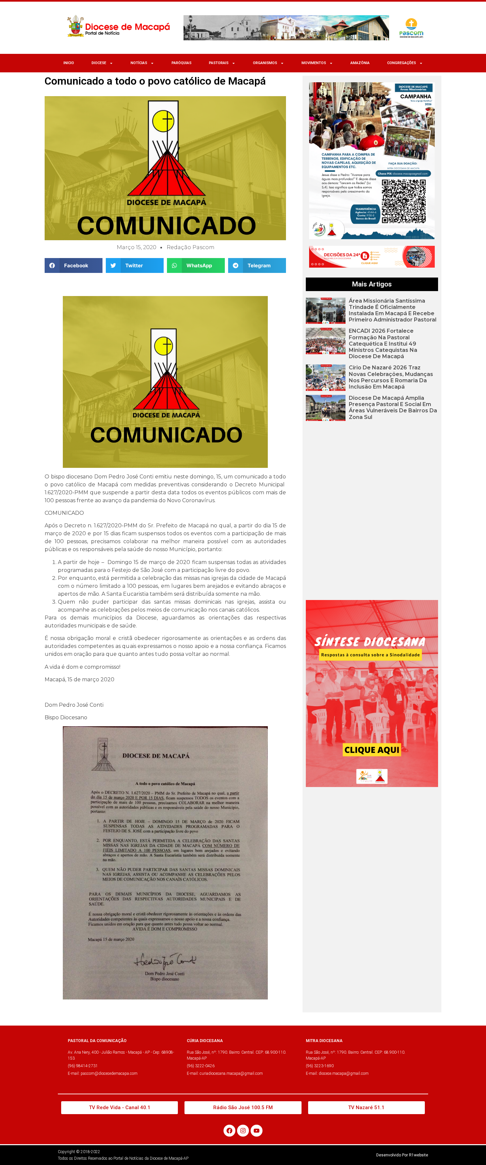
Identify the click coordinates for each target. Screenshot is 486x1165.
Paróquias (181, 63)
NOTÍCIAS (139, 63)
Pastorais (218, 63)
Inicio (68, 63)
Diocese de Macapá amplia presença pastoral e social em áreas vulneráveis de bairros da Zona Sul (393, 407)
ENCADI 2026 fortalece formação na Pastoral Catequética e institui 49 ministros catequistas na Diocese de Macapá (383, 343)
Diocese (99, 63)
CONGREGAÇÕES (401, 63)
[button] (73, 265)
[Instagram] (243, 1131)
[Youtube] (257, 1131)
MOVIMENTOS (314, 63)
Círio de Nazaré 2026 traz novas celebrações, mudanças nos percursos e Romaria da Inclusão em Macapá (391, 377)
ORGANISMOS (265, 63)
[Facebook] (229, 1131)
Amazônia (360, 63)
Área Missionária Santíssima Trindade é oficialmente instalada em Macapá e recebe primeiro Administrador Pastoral (392, 310)
